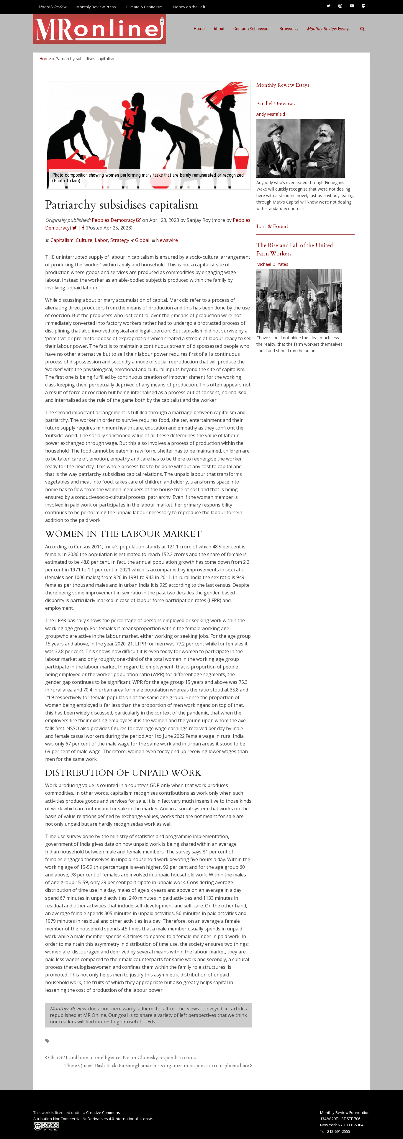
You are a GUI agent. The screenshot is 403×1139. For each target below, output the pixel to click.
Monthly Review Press (96, 6)
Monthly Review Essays (282, 85)
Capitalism (61, 240)
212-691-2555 (338, 1131)
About (219, 29)
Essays (328, 29)
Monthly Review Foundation (345, 1112)
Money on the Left (189, 6)
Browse (286, 29)
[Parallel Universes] (300, 148)
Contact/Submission (252, 29)
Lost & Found (272, 226)
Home (199, 29)
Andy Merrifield (270, 114)
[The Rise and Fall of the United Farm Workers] (299, 301)
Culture (84, 240)
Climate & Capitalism (144, 6)
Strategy (119, 240)
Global (142, 240)
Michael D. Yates (272, 264)
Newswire (167, 240)
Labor (101, 240)
